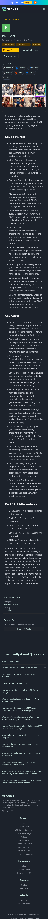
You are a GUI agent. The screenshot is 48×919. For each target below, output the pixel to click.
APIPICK (24, 900)
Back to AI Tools (11, 19)
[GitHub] (7, 811)
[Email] (12, 811)
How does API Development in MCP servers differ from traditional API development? (19, 709)
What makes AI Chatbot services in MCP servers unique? (21, 736)
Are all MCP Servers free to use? (15, 683)
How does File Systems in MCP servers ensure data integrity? (21, 745)
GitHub (24, 885)
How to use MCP (24, 873)
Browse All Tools (24, 629)
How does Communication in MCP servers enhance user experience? (19, 763)
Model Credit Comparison (24, 854)
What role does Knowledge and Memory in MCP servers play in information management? (21, 772)
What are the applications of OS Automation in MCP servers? (21, 754)
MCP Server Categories (24, 830)
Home (24, 823)
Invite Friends (24, 851)
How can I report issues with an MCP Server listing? (20, 691)
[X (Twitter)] (3, 811)
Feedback (24, 888)
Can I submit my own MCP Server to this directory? (18, 675)
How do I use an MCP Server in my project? (19, 668)
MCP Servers (24, 826)
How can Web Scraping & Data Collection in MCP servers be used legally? (22, 727)
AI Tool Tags (24, 840)
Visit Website (12, 50)
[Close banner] (45, 2)
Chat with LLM (24, 847)
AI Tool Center (24, 904)
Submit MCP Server (24, 844)
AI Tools (24, 837)
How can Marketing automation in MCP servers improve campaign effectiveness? (21, 781)
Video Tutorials (24, 869)
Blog (24, 866)
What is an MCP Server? (11, 661)
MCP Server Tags (24, 833)
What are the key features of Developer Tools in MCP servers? (21, 700)
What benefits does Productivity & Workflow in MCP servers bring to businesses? (21, 718)
